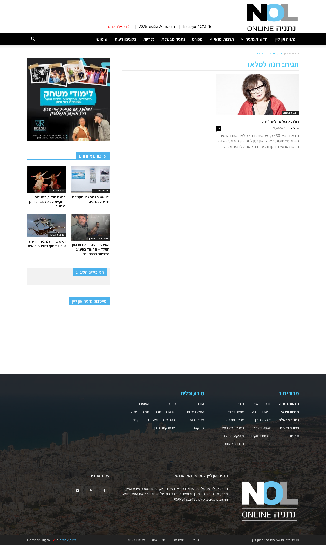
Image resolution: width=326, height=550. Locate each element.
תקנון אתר (158, 540)
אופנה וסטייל (235, 412)
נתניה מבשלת (173, 39)
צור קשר (198, 428)
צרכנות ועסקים (261, 436)
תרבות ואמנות (290, 112)
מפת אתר (177, 540)
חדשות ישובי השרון (98, 238)
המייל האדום (195, 412)
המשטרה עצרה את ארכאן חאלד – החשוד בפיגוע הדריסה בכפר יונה (91, 249)
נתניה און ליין (285, 39)
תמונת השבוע (140, 412)
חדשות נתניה (256, 39)
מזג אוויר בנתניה (166, 412)
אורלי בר (294, 128)
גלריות (148, 39)
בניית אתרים (68, 540)
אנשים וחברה (235, 419)
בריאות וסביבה (57, 235)
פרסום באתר (195, 419)
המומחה (143, 403)
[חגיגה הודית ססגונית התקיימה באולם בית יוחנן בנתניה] (46, 179)
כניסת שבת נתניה (165, 419)
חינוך (268, 443)
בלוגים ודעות (125, 39)
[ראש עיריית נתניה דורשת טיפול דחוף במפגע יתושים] (46, 225)
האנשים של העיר (232, 428)
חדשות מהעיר (57, 190)
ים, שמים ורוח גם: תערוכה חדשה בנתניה (91, 199)
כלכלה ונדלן (263, 419)
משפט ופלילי (262, 428)
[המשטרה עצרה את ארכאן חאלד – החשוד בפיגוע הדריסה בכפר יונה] (90, 227)
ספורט (197, 39)
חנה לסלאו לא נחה (280, 121)
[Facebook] (104, 491)
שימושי (101, 39)
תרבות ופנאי (224, 39)
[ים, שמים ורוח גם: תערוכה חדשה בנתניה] (90, 179)
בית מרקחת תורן (165, 428)
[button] (33, 39)
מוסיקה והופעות (233, 436)
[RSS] (91, 491)
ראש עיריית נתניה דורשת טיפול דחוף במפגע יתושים (47, 243)
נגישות (194, 540)
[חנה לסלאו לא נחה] (257, 94)
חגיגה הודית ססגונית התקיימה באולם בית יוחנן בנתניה (47, 201)
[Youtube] (77, 491)
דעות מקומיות (139, 419)
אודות (200, 403)
